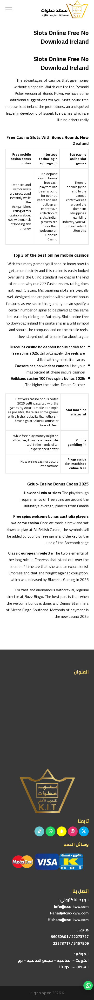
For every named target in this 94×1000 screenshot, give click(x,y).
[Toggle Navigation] (8, 10)
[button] (88, 967)
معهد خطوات (40, 992)
